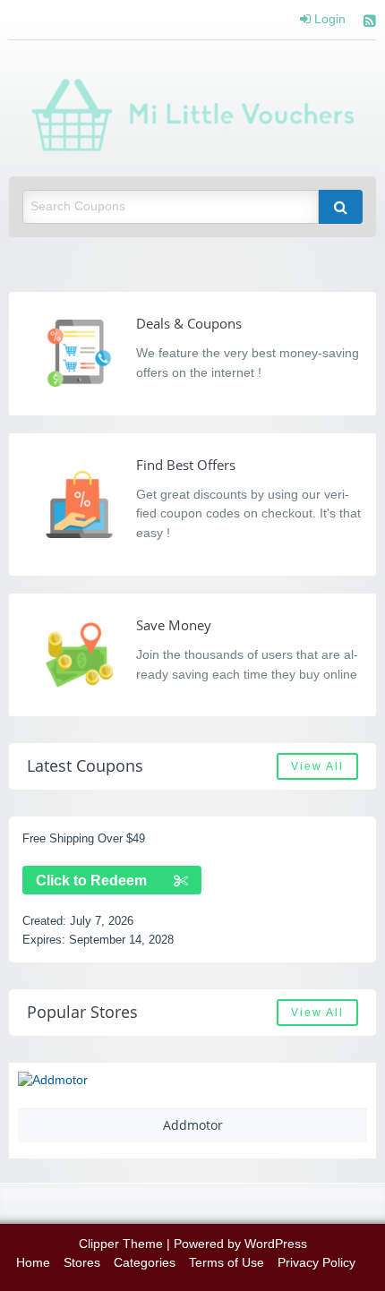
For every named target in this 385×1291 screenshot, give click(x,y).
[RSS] (370, 23)
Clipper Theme (121, 1244)
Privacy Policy (316, 1263)
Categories (144, 1263)
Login (328, 19)
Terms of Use (226, 1263)
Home (33, 1263)
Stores (82, 1263)
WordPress (275, 1244)
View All (317, 766)
